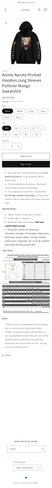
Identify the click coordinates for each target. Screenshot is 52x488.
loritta (21, 483)
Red (18, 117)
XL (6, 134)
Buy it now (26, 164)
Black (7, 111)
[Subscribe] (42, 449)
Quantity (5, 140)
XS (16, 128)
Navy (43, 111)
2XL (16, 134)
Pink (7, 117)
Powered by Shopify (31, 483)
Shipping (5, 101)
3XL (26, 134)
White (20, 111)
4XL (36, 134)
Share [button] (7, 355)
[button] (5, 10)
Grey (32, 111)
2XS (6, 128)
